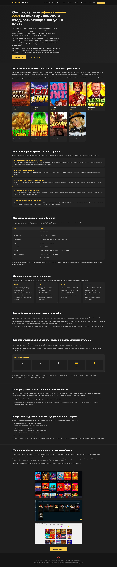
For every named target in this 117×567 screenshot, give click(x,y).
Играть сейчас (19, 57)
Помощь (59, 2)
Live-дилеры (71, 2)
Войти (94, 2)
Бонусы (64, 2)
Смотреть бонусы (35, 57)
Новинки (83, 2)
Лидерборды (52, 2)
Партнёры (45, 2)
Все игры (77, 2)
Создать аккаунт (101, 2)
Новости (89, 2)
